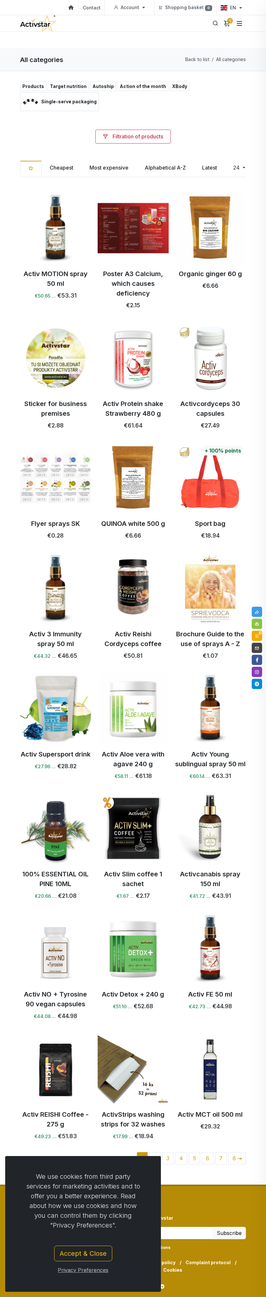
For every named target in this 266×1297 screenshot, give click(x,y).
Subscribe (229, 1233)
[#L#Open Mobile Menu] (239, 23)
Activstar (162, 1218)
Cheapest (61, 167)
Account (129, 7)
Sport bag (210, 524)
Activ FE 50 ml (210, 994)
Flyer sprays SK (55, 524)
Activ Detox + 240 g (133, 994)
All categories (231, 59)
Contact (92, 7)
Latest (209, 167)
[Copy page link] (257, 611)
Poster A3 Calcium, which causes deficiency (133, 283)
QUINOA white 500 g (133, 524)
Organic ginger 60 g (210, 274)
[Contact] (257, 647)
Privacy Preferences (83, 1270)
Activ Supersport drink (56, 754)
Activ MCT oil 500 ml (210, 1114)
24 (237, 167)
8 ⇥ (237, 1158)
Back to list (197, 59)
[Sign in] (257, 623)
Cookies (172, 1270)
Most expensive (109, 167)
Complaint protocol (208, 1262)
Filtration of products (137, 136)
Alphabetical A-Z (165, 167)
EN (233, 7)
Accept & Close (83, 1253)
